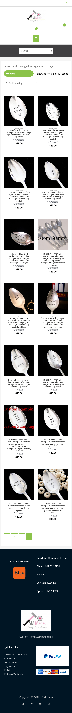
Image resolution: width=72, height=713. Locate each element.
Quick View (19, 123)
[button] (67, 3)
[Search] (51, 51)
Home (7, 66)
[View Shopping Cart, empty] (36, 28)
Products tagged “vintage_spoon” (29, 66)
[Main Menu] (36, 38)
